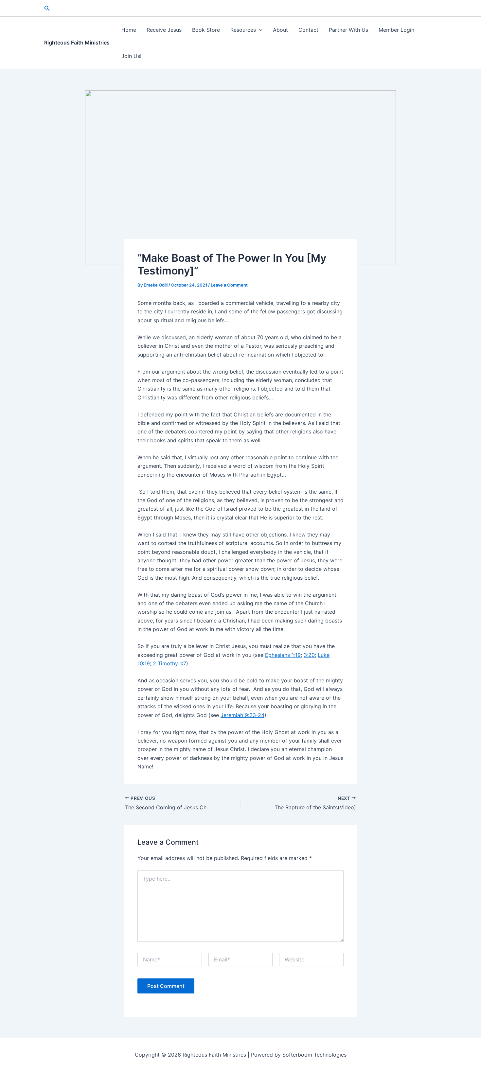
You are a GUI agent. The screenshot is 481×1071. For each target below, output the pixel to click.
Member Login (396, 29)
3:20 (309, 655)
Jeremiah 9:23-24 (242, 715)
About (280, 29)
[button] (47, 8)
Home (128, 29)
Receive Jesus (164, 29)
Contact (308, 29)
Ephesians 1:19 (283, 655)
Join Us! (131, 56)
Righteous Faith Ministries (77, 42)
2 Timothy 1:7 (169, 663)
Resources (243, 29)
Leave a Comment (229, 285)
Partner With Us (348, 29)
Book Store (206, 29)
